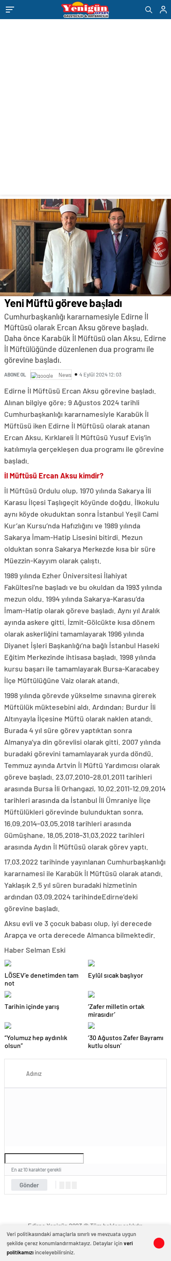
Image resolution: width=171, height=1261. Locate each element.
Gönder (29, 1185)
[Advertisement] (85, 109)
